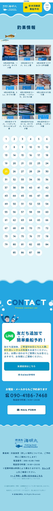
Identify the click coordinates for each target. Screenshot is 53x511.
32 (14, 179)
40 (30, 187)
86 (22, 252)
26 (14, 171)
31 (6, 179)
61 (6, 220)
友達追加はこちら (26, 366)
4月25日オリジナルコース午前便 (43, 64)
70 (30, 228)
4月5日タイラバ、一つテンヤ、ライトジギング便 (10, 124)
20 (14, 163)
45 (22, 195)
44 (14, 195)
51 (22, 203)
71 (39, 228)
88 (38, 252)
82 (30, 244)
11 (39, 147)
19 (6, 163)
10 (30, 147)
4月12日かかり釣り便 (44, 93)
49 (6, 203)
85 (14, 252)
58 (30, 212)
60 (47, 212)
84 (47, 244)
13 (6, 155)
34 (30, 179)
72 (47, 228)
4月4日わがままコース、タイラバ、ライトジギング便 (26, 124)
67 (6, 228)
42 (47, 187)
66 (47, 220)
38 (14, 187)
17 (39, 155)
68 (14, 228)
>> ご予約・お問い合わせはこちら (26, 475)
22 (30, 163)
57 (22, 212)
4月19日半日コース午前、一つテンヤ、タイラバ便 (26, 94)
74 (14, 236)
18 (47, 155)
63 (22, 220)
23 (38, 163)
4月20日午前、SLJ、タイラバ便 (10, 93)
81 (22, 244)
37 (6, 187)
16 (30, 155)
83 (38, 244)
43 (6, 195)
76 (30, 236)
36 (47, 179)
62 (14, 220)
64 (30, 220)
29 (38, 171)
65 (38, 220)
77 (38, 236)
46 (30, 195)
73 (6, 236)
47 (38, 195)
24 (47, 163)
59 (38, 212)
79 (6, 244)
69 (22, 228)
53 (38, 203)
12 (47, 147)
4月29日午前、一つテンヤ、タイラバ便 (10, 65)
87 (30, 252)
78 (47, 236)
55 (6, 212)
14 (14, 155)
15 (22, 155)
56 (14, 212)
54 (47, 203)
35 (38, 179)
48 (47, 195)
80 (14, 244)
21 (22, 163)
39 (22, 187)
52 (30, 203)
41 (39, 187)
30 (47, 171)
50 (14, 203)
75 (22, 236)
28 (30, 171)
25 (6, 171)
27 (22, 171)
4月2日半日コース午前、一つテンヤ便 (43, 123)
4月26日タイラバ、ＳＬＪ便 (26, 64)
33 (22, 179)
